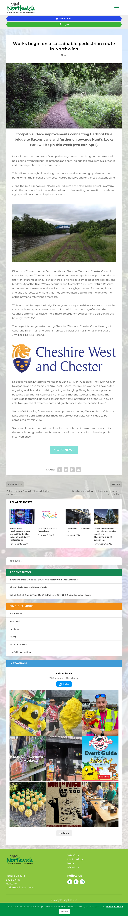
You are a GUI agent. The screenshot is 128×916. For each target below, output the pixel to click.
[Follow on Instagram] (82, 881)
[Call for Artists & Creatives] (50, 516)
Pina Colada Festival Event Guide (28, 587)
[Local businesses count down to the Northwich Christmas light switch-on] (106, 516)
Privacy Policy (59, 900)
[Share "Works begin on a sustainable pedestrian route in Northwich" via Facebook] (60, 470)
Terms (73, 900)
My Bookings (75, 859)
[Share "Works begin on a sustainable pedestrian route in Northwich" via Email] (78, 470)
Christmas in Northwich (20, 887)
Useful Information (20, 652)
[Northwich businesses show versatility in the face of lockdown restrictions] (22, 516)
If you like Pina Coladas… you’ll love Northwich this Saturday (44, 579)
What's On (65, 18)
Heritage (15, 629)
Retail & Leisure (18, 644)
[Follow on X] (76, 881)
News (64, 55)
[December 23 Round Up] (78, 516)
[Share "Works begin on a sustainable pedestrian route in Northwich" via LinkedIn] (72, 470)
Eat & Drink (16, 613)
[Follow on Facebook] (69, 881)
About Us (73, 867)
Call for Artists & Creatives (47, 530)
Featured (15, 621)
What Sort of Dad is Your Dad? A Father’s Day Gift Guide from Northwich (51, 595)
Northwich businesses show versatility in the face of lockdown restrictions (20, 534)
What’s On (73, 855)
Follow (66, 684)
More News (64, 450)
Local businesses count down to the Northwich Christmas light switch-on (105, 534)
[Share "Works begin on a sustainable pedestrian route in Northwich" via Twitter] (66, 470)
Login (65, 24)
